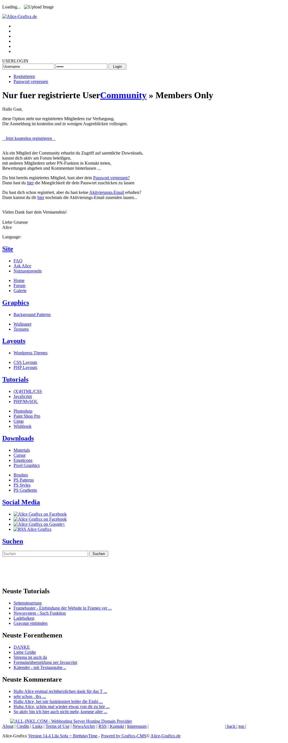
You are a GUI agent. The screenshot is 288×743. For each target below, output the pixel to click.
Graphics (15, 302)
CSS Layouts (25, 362)
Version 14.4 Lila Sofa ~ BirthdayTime (63, 735)
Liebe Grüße (25, 652)
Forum (19, 285)
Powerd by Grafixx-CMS (123, 735)
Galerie (20, 290)
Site (7, 248)
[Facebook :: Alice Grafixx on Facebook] (40, 514)
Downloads (18, 438)
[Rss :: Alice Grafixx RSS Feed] (32, 529)
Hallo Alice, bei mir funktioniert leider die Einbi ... (58, 701)
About (8, 726)
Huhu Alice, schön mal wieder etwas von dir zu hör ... (61, 706)
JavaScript (23, 396)
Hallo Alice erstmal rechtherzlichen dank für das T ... (60, 691)
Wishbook (23, 426)
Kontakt (117, 726)
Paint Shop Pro (27, 416)
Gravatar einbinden (31, 623)
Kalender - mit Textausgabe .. (40, 667)
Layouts (13, 340)
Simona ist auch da (30, 657)
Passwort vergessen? (111, 177)
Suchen (12, 541)
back (231, 726)
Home (19, 280)
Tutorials (15, 379)
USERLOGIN (15, 61)
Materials (22, 450)
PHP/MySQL (26, 401)
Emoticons (23, 460)
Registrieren (24, 76)
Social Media (21, 502)
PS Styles (22, 485)
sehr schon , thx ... (30, 696)
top (241, 726)
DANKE (22, 647)
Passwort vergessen (31, 81)
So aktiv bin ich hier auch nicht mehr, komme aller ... (60, 711)
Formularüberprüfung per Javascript (45, 662)
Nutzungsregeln (28, 270)
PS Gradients (25, 490)
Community (123, 95)
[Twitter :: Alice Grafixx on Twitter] (40, 519)
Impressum (137, 726)
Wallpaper (23, 324)
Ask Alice (22, 265)
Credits (23, 726)
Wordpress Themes (31, 352)
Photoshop (23, 411)
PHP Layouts (25, 367)
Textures (21, 329)
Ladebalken (24, 618)
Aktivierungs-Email (106, 192)
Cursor (20, 455)
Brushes (21, 475)
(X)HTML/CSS (28, 391)
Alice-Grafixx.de (165, 735)
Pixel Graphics (27, 465)
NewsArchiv (84, 726)
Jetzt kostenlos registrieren (28, 138)
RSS (102, 726)
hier (30, 182)
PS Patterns (24, 480)
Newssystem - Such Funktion (40, 613)
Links (37, 726)
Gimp (19, 421)
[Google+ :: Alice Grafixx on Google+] (39, 524)
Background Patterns (32, 314)
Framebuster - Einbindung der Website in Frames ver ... (63, 608)
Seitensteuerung (28, 603)
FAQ (18, 260)
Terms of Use (57, 726)
